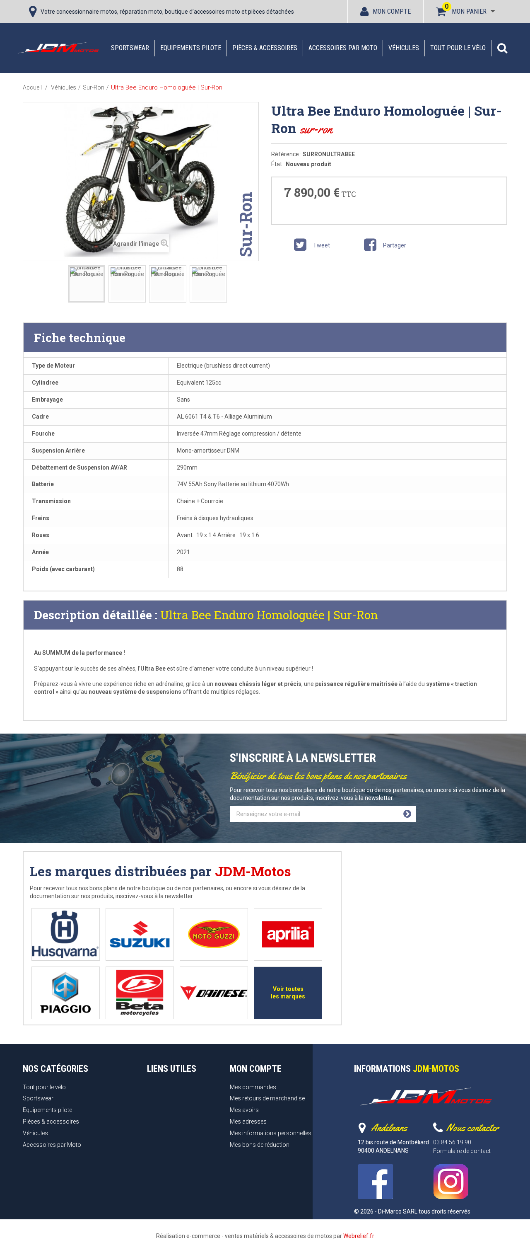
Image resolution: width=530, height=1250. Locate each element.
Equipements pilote (190, 48)
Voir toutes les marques (288, 993)
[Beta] (139, 993)
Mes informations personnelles (270, 1133)
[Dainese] (214, 993)
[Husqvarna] (65, 934)
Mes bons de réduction (259, 1144)
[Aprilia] (288, 934)
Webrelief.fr (358, 1236)
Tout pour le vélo (458, 48)
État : (277, 164)
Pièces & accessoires (264, 48)
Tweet (321, 245)
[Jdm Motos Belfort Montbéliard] (58, 48)
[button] (502, 48)
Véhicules (403, 48)
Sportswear (130, 48)
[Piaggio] (65, 993)
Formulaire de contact (462, 1151)
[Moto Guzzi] (214, 934)
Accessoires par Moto (342, 48)
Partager (394, 245)
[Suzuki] (139, 934)
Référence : (286, 154)
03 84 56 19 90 (452, 1142)
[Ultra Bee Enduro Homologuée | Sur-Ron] (86, 284)
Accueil (32, 87)
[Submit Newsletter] (407, 814)
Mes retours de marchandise (267, 1098)
